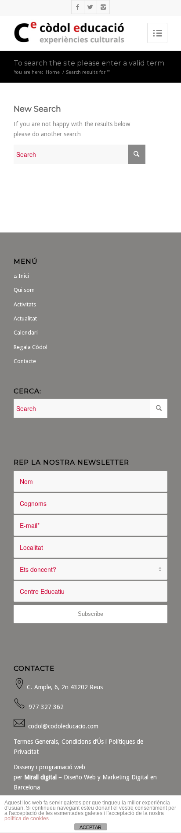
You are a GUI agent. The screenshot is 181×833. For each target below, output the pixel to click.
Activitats (25, 304)
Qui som (24, 290)
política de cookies (26, 818)
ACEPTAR (90, 827)
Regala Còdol (30, 347)
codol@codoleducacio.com (63, 726)
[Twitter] (90, 7)
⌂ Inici (21, 276)
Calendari (26, 332)
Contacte (25, 361)
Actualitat (25, 318)
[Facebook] (78, 7)
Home (53, 72)
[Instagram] (103, 7)
